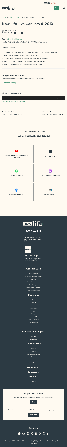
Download (21, 102)
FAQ (32, 381)
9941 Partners (32, 367)
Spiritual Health (33, 273)
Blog (33, 311)
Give (56, 8)
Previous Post (9, 112)
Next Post (45, 112)
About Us (32, 376)
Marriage (33, 279)
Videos (33, 314)
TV (33, 305)
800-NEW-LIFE (33, 230)
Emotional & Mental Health (33, 276)
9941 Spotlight (33, 322)
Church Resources (33, 320)
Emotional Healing (15, 39)
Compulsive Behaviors (33, 290)
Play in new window (9, 102)
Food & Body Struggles (34, 288)
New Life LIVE (14, 17)
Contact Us (32, 372)
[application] (33, 98)
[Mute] (58, 98)
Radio (33, 300)
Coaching (33, 336)
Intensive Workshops (33, 354)
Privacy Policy (51, 441)
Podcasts (33, 303)
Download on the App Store (33, 258)
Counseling (33, 339)
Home (4, 17)
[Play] (4, 98)
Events (33, 357)
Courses (33, 351)
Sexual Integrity (33, 285)
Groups (33, 348)
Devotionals (33, 308)
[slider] (61, 97)
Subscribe (33, 414)
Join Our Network (32, 363)
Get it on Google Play (31, 260)
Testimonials (33, 317)
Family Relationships (33, 282)
